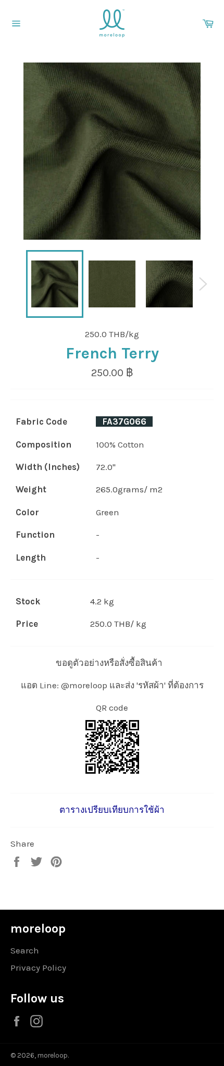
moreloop (53, 1055)
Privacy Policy (38, 967)
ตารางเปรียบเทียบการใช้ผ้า (112, 809)
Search (24, 950)
